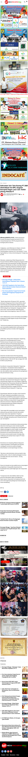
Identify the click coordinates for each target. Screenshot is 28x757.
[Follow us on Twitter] (5, 751)
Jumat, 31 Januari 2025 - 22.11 (9, 195)
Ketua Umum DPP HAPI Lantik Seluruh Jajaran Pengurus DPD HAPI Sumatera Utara (11, 683)
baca (21, 194)
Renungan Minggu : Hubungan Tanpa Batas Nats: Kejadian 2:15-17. (11, 667)
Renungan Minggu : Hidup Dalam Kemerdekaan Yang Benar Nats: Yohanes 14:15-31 (13, 281)
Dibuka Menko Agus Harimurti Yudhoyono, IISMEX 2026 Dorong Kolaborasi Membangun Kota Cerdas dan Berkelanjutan (11, 734)
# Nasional (3, 661)
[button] (26, 1)
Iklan (17, 755)
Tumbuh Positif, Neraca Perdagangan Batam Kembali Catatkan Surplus (10, 519)
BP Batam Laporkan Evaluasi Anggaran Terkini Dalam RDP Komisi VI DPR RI (10, 503)
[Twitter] (8, 492)
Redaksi (3, 755)
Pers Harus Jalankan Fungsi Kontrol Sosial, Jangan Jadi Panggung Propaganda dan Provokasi (13, 292)
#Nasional (10, 496)
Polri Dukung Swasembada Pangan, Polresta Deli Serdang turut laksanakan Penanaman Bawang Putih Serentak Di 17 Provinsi (11, 698)
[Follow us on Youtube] (11, 751)
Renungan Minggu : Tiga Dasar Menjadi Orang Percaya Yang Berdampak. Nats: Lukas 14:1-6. (10, 528)
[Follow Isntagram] (8, 751)
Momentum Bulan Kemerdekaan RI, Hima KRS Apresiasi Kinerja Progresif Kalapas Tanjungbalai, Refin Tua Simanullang (11, 727)
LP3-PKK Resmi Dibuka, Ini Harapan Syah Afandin (11, 718)
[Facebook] (5, 492)
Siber (7, 755)
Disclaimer (12, 755)
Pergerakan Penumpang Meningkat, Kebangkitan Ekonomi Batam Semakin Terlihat (10, 512)
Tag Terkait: (4, 496)
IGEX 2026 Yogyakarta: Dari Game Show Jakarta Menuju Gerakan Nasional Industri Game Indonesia (14, 286)
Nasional (4, 183)
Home (1, 183)
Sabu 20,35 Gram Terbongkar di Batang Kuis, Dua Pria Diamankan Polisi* (10, 690)
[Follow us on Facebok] (2, 751)
